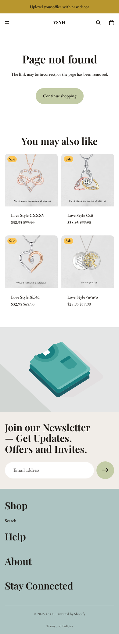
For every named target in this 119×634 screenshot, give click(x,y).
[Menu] (7, 23)
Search (10, 520)
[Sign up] (105, 470)
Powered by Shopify (70, 613)
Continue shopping (59, 96)
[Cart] (111, 22)
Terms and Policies (59, 626)
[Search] (98, 22)
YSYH (50, 613)
